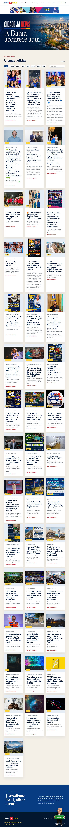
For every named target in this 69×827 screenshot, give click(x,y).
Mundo (44, 66)
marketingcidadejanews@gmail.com (12, 822)
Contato (42, 2)
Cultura (38, 66)
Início (22, 2)
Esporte (33, 66)
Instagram (37, 2)
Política (17, 66)
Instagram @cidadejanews (10, 824)
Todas (6, 66)
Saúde (28, 66)
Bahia (32, 2)
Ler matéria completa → (11, 120)
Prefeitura (12, 66)
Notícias (27, 2)
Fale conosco (61, 2)
